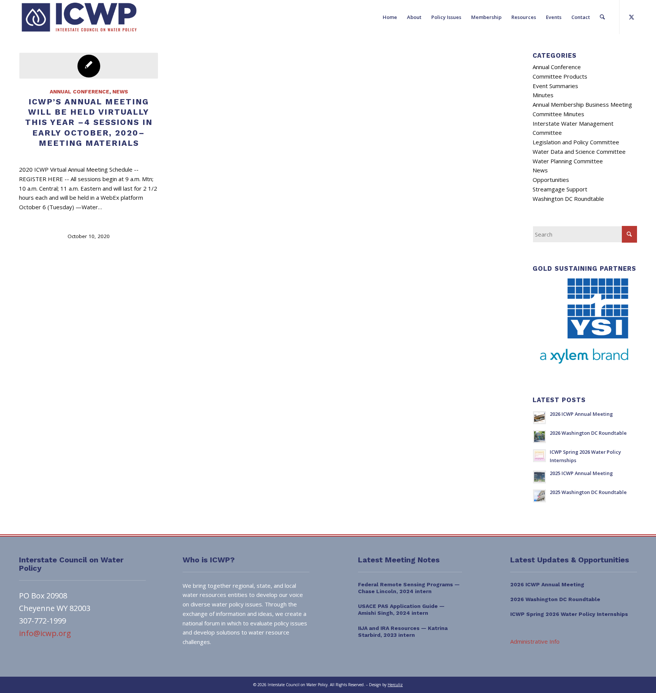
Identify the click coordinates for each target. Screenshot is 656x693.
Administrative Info (535, 641)
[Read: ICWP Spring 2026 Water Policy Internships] (539, 456)
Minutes (543, 95)
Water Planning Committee (568, 161)
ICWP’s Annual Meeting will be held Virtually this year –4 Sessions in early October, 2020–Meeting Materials (89, 122)
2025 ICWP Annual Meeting (581, 473)
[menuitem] (390, 17)
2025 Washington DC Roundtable (588, 492)
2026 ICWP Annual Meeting (581, 413)
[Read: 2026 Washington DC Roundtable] (539, 437)
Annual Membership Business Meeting (582, 104)
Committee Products (560, 76)
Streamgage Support (560, 189)
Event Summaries (555, 86)
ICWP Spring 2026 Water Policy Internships (569, 614)
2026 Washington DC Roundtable (588, 432)
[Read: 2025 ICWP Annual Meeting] (539, 477)
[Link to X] (631, 16)
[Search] (602, 17)
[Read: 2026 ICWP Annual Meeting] (539, 418)
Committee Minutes (558, 114)
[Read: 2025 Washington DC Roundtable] (539, 496)
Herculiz (395, 684)
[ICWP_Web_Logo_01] (79, 17)
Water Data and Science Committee (579, 151)
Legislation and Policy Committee (576, 142)
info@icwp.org (45, 633)
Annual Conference (79, 91)
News (120, 91)
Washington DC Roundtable (568, 198)
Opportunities (551, 179)
